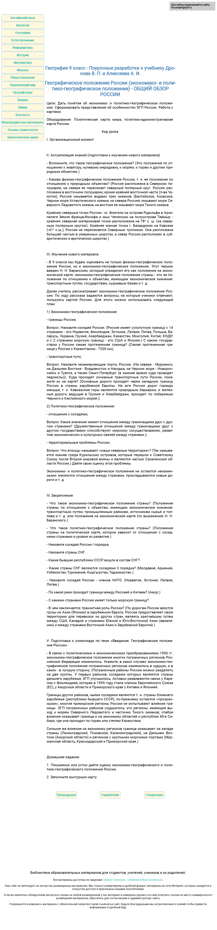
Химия (22, 107)
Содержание (110, 795)
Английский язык (22, 18)
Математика (23, 62)
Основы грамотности (23, 130)
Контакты (23, 115)
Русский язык (23, 92)
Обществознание (23, 77)
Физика (22, 100)
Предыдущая (66, 795)
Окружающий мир (23, 85)
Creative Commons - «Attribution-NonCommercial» (133, 879)
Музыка (22, 70)
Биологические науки (22, 137)
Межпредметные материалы (23, 122)
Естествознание (22, 40)
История (23, 55)
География (22, 32)
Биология (22, 25)
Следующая (154, 795)
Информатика (23, 47)
